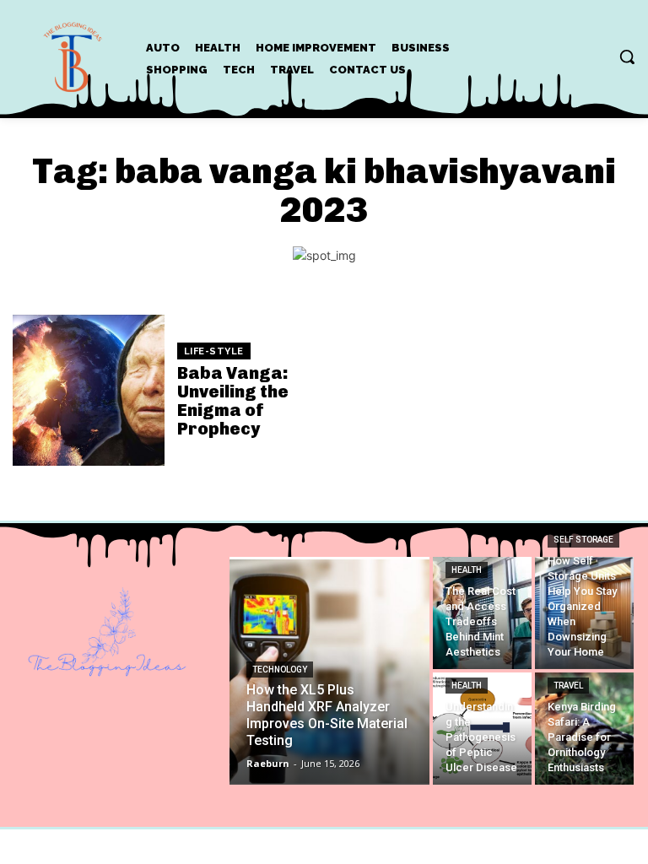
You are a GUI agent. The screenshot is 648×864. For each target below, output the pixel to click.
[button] (626, 56)
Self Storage (583, 539)
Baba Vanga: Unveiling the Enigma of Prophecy (233, 401)
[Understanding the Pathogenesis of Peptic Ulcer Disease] (482, 728)
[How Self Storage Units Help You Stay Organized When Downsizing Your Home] (584, 613)
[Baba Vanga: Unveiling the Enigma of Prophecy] (89, 391)
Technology (279, 669)
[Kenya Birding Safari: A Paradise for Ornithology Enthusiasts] (584, 728)
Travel (568, 685)
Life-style (214, 351)
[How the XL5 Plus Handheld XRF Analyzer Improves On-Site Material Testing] (330, 671)
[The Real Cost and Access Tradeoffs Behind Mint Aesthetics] (482, 613)
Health (466, 570)
